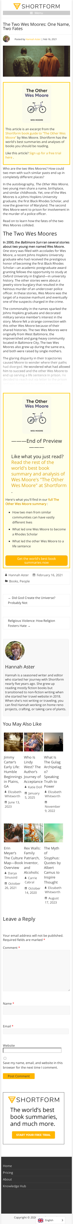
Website (9, 1045)
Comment (11, 948)
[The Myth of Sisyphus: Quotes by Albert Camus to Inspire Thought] (53, 825)
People (25, 581)
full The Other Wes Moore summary (32, 501)
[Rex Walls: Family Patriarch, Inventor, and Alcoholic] (33, 825)
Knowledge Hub (14, 1186)
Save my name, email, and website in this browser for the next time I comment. (33, 1065)
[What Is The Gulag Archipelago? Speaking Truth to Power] (53, 734)
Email (8, 1026)
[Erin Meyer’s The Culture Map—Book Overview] (13, 825)
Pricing (8, 1172)
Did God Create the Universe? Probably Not (31, 600)
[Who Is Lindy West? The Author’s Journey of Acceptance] (33, 734)
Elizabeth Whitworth (13, 794)
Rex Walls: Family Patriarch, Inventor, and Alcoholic (32, 860)
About (7, 1179)
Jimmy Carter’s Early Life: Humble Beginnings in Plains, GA (13, 772)
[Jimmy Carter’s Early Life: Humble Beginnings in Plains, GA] (13, 734)
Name (8, 1003)
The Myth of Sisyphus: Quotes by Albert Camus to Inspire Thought (52, 865)
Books (13, 581)
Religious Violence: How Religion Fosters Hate (31, 623)
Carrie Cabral (31, 880)
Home (7, 1166)
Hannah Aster (33, 39)
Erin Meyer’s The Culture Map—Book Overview (13, 858)
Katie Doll (35, 787)
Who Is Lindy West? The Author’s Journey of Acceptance (33, 769)
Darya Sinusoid (11, 875)
